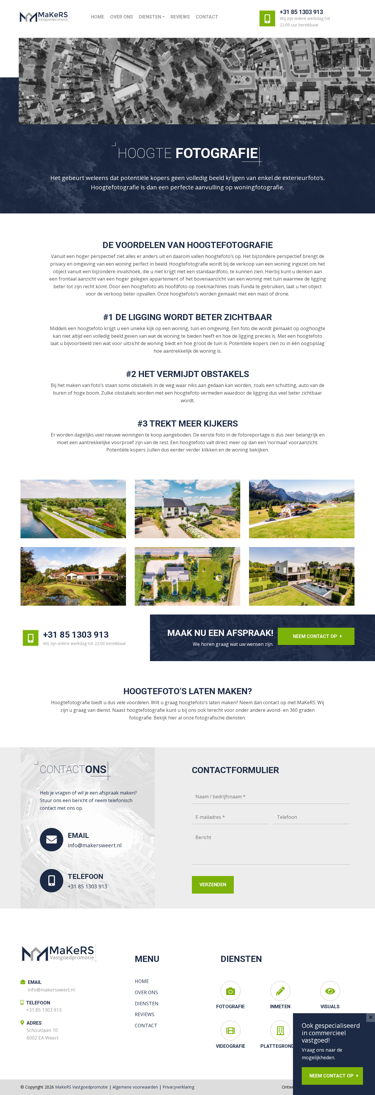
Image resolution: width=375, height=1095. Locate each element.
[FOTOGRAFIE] (231, 991)
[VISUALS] (330, 991)
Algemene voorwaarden (135, 1087)
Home (97, 17)
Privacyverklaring (178, 1087)
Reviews (180, 17)
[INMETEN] (280, 991)
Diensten (150, 17)
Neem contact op (315, 636)
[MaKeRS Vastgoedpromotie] (44, 16)
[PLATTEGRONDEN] (280, 1030)
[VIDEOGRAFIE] (231, 1030)
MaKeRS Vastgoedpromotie (81, 1087)
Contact (207, 17)
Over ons (121, 17)
